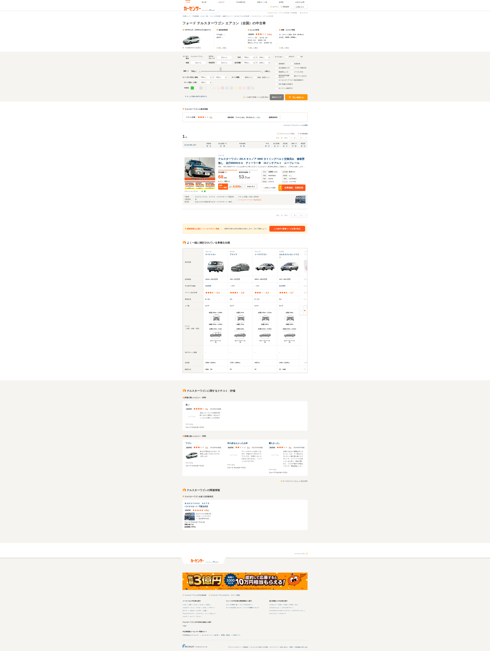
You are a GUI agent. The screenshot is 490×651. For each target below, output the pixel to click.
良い (188, 405)
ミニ (206, 613)
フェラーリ (199, 613)
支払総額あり (283, 68)
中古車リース (236, 635)
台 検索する (298, 97)
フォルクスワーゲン (188, 613)
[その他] (253, 88)
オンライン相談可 (285, 88)
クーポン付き (298, 72)
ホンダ (201, 604)
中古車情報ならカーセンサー (190, 635)
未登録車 (297, 64)
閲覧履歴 (286, 7)
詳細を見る (251, 186)
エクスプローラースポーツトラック (279, 610)
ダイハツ (185, 610)
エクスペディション (297, 610)
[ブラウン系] (231, 88)
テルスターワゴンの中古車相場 (195, 595)
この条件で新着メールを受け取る (257, 97)
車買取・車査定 (225, 635)
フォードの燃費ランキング (251, 607)
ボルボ (192, 610)
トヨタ (184, 604)
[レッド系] (222, 88)
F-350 (291, 604)
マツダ (198, 607)
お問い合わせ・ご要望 (286, 647)
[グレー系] (205, 88)
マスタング (272, 604)
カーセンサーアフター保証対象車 (290, 80)
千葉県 (184, 626)
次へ (301, 138)
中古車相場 (304, 134)
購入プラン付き (299, 76)
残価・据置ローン (264, 77)
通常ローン (249, 77)
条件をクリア (276, 97)
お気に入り (300, 7)
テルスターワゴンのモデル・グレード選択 (225, 595)
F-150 (279, 604)
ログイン (276, 7)
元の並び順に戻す (190, 145)
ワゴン (189, 443)
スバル (195, 604)
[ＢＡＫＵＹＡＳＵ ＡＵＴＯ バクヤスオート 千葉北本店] (300, 203)
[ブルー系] (227, 88)
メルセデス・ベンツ (188, 607)
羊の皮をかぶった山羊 (237, 443)
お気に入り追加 (270, 188)
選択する (224, 57)
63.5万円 (282, 286)
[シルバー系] (218, 88)
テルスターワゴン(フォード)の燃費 (296, 125)
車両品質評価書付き (284, 76)
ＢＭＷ (208, 604)
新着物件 (282, 64)
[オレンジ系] (240, 88)
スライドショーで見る (287, 134)
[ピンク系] (244, 88)
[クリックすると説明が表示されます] (187, 71)
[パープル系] (248, 88)
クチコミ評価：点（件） (249, 197)
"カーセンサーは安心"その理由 (259, 647)
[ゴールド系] (214, 88)
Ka (296, 604)
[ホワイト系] (196, 88)
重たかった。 (275, 443)
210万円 (208, 286)
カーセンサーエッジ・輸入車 (210, 635)
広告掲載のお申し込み (301, 647)
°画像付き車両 (285, 84)
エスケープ (282, 613)
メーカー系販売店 (300, 68)
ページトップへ (300, 554)
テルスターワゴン (197, 56)
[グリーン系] (192, 88)
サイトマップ (304, 13)
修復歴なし (282, 72)
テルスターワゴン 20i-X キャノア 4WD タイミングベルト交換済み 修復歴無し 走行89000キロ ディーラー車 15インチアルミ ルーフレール (261, 160)
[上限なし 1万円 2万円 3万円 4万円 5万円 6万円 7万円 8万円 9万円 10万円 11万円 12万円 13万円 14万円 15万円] (220, 77)
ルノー (192, 616)
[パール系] (209, 88)
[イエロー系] (235, 88)
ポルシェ (212, 613)
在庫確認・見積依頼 (291, 188)
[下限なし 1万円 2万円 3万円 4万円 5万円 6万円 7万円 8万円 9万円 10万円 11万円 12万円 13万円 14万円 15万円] (205, 77)
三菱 (204, 610)
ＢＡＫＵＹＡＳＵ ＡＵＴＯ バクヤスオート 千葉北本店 (198, 504)
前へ (295, 138)
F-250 (285, 604)
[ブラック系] (201, 88)
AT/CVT (291, 57)
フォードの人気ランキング (233, 607)
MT (302, 57)
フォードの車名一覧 (231, 604)
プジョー (198, 616)
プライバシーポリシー (234, 647)
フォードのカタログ (245, 604)
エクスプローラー (287, 607)
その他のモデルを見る (193, 48)
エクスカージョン (274, 607)
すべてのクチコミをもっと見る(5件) (295, 481)
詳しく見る (222, 48)
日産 (190, 604)
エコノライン (273, 613)
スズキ (204, 607)
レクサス (198, 610)
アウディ (211, 607)
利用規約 (245, 647)
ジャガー (185, 616)
